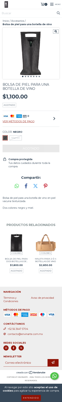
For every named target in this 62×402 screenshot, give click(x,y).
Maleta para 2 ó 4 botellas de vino (45, 260)
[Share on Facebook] (26, 186)
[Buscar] (58, 13)
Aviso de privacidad (42, 297)
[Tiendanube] (31, 374)
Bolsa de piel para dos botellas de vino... (16, 260)
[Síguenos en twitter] (21, 348)
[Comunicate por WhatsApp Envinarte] (54, 376)
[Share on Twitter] (35, 186)
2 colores (16, 253)
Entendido (31, 398)
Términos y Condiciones (10, 299)
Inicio (6, 20)
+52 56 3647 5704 (18, 328)
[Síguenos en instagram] (6, 348)
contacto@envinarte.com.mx (25, 334)
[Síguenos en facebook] (13, 348)
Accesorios (17, 20)
